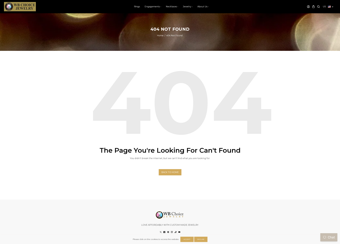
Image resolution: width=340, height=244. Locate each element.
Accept (187, 239)
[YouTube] (179, 232)
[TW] (160, 232)
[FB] (164, 232)
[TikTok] (175, 232)
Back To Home (170, 172)
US (324, 6)
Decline (200, 239)
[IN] (171, 232)
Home (160, 35)
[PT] (168, 232)
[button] (313, 6)
